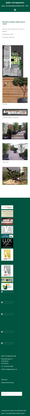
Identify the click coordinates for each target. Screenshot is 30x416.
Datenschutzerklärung (7, 382)
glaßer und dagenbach (15, 3)
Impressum (4, 379)
